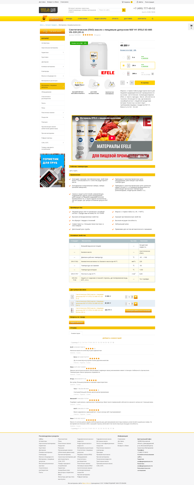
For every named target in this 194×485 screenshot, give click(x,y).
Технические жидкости (103, 459)
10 (94, 342)
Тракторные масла (102, 461)
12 (98, 342)
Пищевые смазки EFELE (84, 454)
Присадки (99, 452)
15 (106, 342)
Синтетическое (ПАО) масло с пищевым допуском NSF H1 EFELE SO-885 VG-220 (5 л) (89, 296)
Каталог (55, 19)
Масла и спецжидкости (49, 76)
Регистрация (149, 2)
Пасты (44, 103)
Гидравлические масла (103, 439)
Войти (141, 2)
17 (111, 342)
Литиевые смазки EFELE (84, 466)
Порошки (44, 122)
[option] (93, 59)
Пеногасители (62, 439)
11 (96, 342)
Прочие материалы (48, 133)
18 (113, 342)
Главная (44, 18)
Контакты (142, 19)
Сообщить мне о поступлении (138, 311)
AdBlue (41, 439)
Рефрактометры (47, 138)
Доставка (42, 2)
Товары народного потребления (48, 148)
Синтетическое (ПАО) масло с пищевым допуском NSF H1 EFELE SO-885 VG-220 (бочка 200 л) (89, 310)
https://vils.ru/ (86, 483)
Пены (43, 108)
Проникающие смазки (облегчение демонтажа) (50, 127)
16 (108, 342)
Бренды (69, 19)
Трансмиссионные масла (104, 463)
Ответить (72, 353)
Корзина (127, 2)
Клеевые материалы (48, 66)
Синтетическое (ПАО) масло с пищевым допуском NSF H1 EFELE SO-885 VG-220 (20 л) (89, 303)
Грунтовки (45, 57)
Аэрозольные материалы (50, 48)
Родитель (82, 362)
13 (101, 342)
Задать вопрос (77, 322)
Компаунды (45, 71)
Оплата (115, 19)
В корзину (145, 83)
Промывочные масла (103, 454)
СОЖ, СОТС (45, 143)
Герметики (45, 52)
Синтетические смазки (84, 468)
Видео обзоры (100, 19)
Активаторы (46, 43)
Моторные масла (102, 441)
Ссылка (78, 353)
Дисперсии (45, 62)
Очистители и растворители (46, 97)
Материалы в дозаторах (49, 81)
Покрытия (45, 117)
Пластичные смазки (48, 112)
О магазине (64, 2)
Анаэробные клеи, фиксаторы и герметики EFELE (66, 472)
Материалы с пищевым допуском (49, 86)
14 (103, 342)
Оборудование (46, 92)
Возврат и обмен (53, 2)
